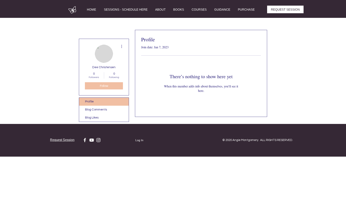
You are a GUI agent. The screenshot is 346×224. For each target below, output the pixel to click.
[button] (199, 9)
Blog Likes (92, 117)
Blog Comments (96, 109)
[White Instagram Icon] (98, 140)
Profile (89, 101)
